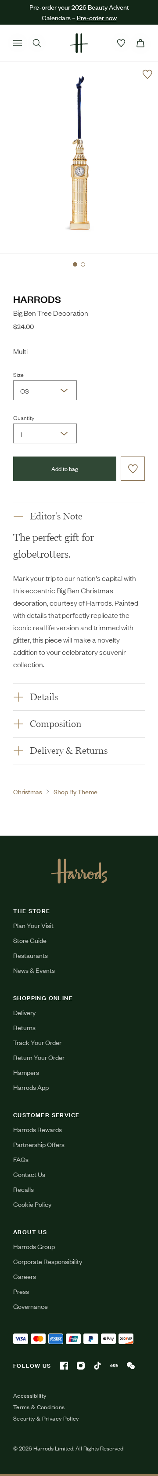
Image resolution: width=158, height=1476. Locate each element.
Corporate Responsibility (47, 1261)
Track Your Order (37, 1042)
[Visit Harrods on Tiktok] (97, 1366)
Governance (30, 1306)
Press (21, 1291)
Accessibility (30, 1395)
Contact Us (29, 1174)
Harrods (37, 298)
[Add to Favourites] (147, 74)
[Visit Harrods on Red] (114, 1366)
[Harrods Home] (79, 43)
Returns (24, 1027)
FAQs (21, 1159)
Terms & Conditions (39, 1407)
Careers (24, 1276)
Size (18, 374)
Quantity (23, 417)
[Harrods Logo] (79, 871)
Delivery (24, 1012)
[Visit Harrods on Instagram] (81, 1366)
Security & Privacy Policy (46, 1418)
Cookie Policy (32, 1204)
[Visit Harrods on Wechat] (131, 1366)
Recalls (23, 1189)
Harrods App (31, 1087)
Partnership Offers (39, 1144)
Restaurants (30, 955)
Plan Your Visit (33, 925)
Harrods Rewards (37, 1129)
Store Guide (30, 940)
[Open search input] (37, 43)
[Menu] (17, 43)
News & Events (34, 970)
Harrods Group (34, 1246)
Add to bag (64, 468)
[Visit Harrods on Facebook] (64, 1366)
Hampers (26, 1072)
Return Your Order (39, 1057)
